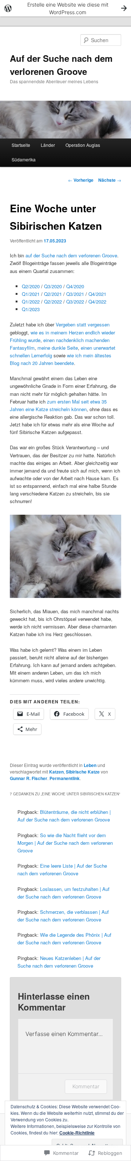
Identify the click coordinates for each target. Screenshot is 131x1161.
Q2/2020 (31, 286)
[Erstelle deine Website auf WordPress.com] (65, 8)
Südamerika (24, 159)
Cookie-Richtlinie (77, 1132)
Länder (48, 145)
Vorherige (81, 180)
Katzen (56, 771)
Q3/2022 (75, 301)
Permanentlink (64, 778)
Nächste (109, 180)
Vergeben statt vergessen (83, 324)
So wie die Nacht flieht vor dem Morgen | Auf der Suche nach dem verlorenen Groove (65, 843)
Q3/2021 (75, 293)
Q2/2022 (53, 301)
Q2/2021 (53, 293)
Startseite (21, 145)
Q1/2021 (31, 293)
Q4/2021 (97, 293)
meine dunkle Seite (57, 347)
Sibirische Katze (83, 771)
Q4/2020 (75, 286)
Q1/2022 (31, 301)
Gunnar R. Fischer (28, 778)
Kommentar (85, 1086)
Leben (90, 765)
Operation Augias (83, 145)
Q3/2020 (53, 286)
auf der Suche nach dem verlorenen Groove (71, 255)
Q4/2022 (97, 301)
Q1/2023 (31, 309)
